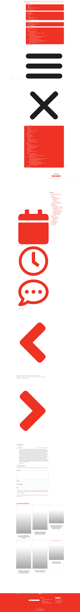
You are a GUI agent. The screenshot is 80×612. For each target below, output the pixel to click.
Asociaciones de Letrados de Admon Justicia (34, 39)
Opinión (54, 219)
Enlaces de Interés (28, 149)
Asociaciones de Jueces (31, 34)
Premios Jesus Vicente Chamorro (32, 130)
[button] (44, 85)
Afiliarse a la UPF (29, 44)
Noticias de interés (56, 198)
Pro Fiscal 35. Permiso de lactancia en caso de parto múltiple (24, 536)
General (52, 220)
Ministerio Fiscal (30, 150)
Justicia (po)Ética (30, 13)
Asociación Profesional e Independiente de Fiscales (37, 33)
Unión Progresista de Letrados (33, 42)
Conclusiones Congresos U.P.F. (32, 17)
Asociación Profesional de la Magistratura (35, 37)
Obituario (54, 199)
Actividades (28, 11)
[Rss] (65, 167)
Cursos (29, 15)
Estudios (54, 218)
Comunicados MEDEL (31, 25)
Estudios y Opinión (30, 14)
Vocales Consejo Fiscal (31, 132)
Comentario (19, 470)
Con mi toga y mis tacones (33, 19)
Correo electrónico (20, 484)
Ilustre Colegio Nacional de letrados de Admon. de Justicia (37, 40)
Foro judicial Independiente (33, 38)
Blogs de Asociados (30, 18)
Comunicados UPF (30, 22)
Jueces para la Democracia (33, 35)
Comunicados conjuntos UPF (32, 24)
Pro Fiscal (27, 20)
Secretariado (29, 131)
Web (17, 487)
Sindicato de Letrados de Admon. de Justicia (35, 41)
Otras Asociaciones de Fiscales (32, 153)
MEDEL (29, 43)
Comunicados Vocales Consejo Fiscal (33, 23)
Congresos (29, 16)
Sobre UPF (27, 3)
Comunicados (28, 21)
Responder (21, 463)
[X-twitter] (67, 165)
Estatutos (29, 128)
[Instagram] (65, 165)
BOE (28, 152)
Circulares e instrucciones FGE (32, 151)
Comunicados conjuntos (57, 207)
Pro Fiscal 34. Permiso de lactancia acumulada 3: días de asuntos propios (24, 571)
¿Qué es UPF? (30, 127)
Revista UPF (29, 12)
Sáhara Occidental (56, 202)
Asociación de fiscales (32, 32)
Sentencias (53, 224)
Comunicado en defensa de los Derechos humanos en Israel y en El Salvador (40, 533)
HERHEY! (42, 610)
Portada (54, 200)
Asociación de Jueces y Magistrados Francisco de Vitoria (37, 36)
